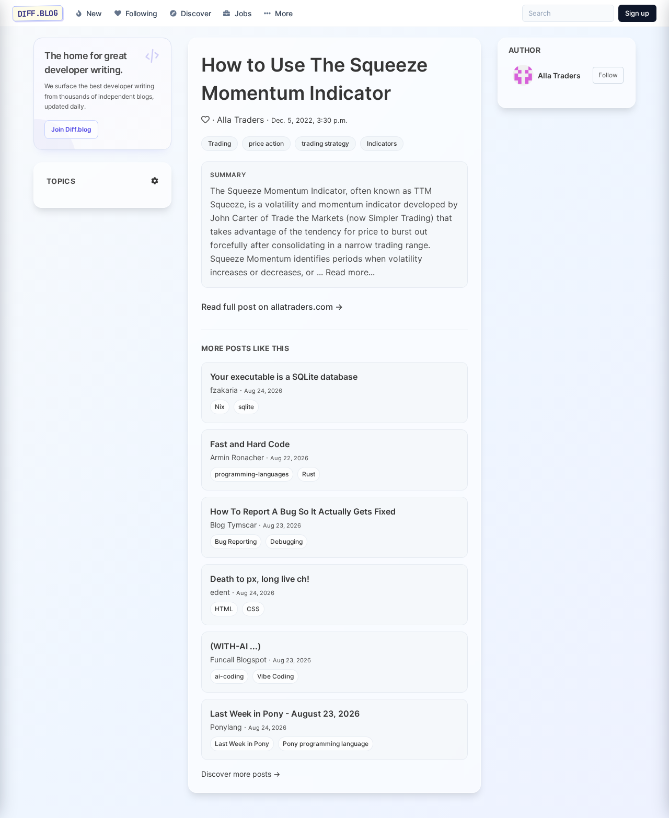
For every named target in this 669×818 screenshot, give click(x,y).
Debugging (286, 541)
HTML (224, 609)
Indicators (382, 143)
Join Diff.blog (71, 129)
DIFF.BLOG (38, 13)
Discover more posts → (240, 773)
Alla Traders (240, 119)
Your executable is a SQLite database (283, 376)
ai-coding (229, 676)
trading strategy (325, 143)
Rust (308, 474)
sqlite (246, 407)
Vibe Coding (275, 676)
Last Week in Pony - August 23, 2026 (285, 713)
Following (141, 13)
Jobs (243, 13)
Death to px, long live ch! (259, 579)
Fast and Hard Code (250, 444)
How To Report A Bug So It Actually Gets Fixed (303, 511)
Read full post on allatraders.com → (272, 306)
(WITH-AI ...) (235, 646)
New (94, 13)
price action (266, 143)
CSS (253, 609)
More (284, 13)
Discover (196, 13)
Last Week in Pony (242, 743)
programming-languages (252, 474)
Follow (608, 75)
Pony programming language (325, 743)
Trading (219, 143)
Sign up (637, 13)
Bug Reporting (236, 541)
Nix (220, 407)
